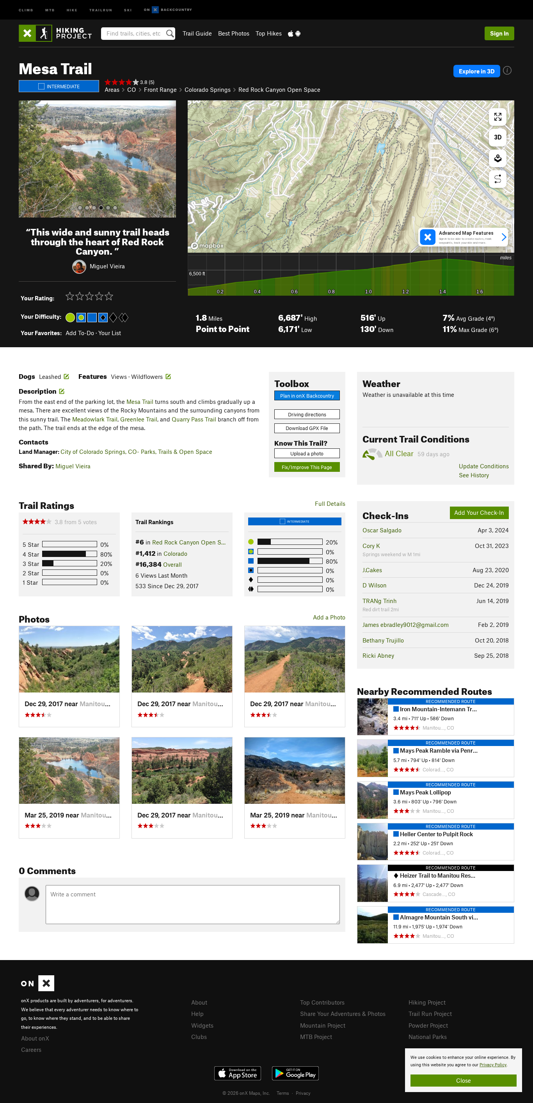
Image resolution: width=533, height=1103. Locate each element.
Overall (172, 564)
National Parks (428, 1036)
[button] (26, 159)
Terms (283, 1093)
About (199, 1002)
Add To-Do (80, 332)
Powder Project (428, 1025)
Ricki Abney (378, 655)
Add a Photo (329, 617)
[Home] (59, 33)
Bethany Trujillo (383, 640)
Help (197, 1013)
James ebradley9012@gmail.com (405, 624)
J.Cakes (372, 569)
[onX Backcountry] (168, 10)
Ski (128, 9)
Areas (112, 89)
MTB (50, 9)
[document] (463, 1070)
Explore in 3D (477, 71)
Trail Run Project (430, 1013)
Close (463, 1080)
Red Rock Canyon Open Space (279, 89)
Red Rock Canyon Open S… (189, 542)
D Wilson (374, 585)
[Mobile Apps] (294, 33)
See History (474, 474)
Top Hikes (269, 33)
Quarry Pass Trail (194, 419)
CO (131, 89)
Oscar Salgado (382, 530)
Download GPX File (307, 428)
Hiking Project (427, 1002)
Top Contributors (322, 1002)
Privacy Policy (493, 1064)
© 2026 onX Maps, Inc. (246, 1093)
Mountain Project (322, 1025)
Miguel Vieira (107, 266)
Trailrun (100, 9)
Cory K (371, 545)
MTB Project (316, 1036)
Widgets (202, 1025)
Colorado (175, 553)
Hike (72, 9)
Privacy (303, 1093)
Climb (26, 9)
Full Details (330, 503)
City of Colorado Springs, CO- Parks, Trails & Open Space (136, 451)
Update (484, 465)
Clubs (199, 1036)
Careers (31, 1049)
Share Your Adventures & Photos (343, 1013)
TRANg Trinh (379, 600)
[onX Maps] (37, 988)
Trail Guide (197, 33)
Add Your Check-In (479, 512)
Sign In (499, 33)
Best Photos (233, 33)
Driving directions (307, 414)
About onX (35, 1038)
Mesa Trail (139, 401)
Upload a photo (306, 453)
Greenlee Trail (138, 419)
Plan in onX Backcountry (307, 396)
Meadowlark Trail (94, 419)
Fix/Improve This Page (307, 467)
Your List (109, 332)
